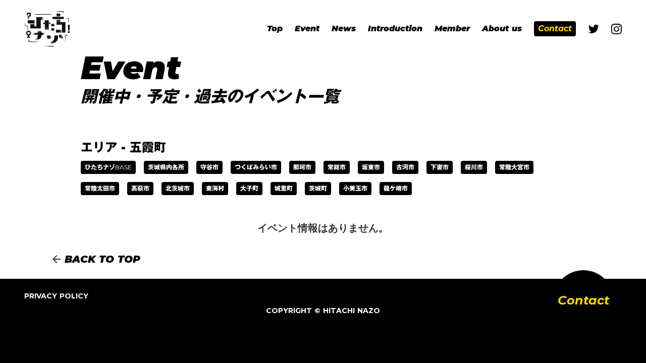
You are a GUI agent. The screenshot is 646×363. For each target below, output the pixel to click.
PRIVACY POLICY (56, 295)
